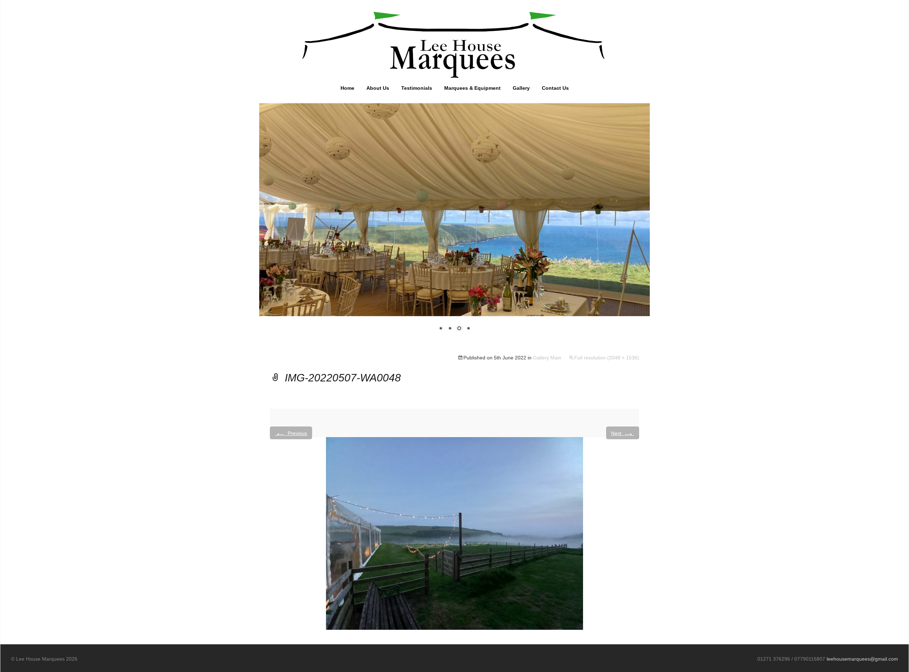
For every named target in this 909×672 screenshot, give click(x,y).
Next (622, 432)
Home (347, 88)
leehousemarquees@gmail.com (862, 659)
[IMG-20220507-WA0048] (454, 533)
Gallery (521, 88)
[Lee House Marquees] (454, 43)
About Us (377, 88)
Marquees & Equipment (472, 88)
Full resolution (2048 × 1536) (606, 357)
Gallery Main (547, 357)
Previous (291, 432)
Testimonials (416, 88)
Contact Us (555, 88)
